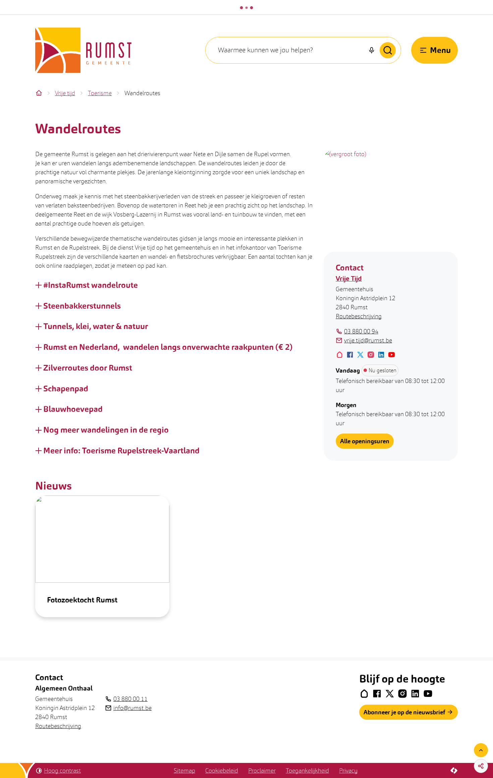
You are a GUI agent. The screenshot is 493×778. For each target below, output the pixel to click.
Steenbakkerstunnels (82, 306)
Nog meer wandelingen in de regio (106, 430)
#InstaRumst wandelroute (90, 285)
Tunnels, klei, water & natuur (95, 326)
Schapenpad (65, 389)
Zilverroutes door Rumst (87, 368)
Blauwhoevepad (73, 409)
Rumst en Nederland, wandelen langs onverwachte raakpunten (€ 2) (167, 347)
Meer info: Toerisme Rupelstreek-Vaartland (121, 451)
